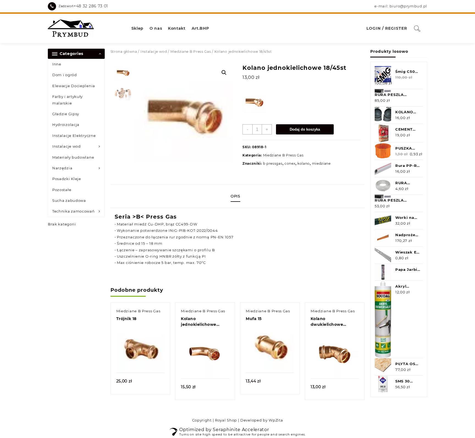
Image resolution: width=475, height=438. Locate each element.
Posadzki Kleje (66, 179)
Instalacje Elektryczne (74, 135)
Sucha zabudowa (69, 200)
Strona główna (124, 51)
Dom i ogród (64, 75)
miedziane (321, 163)
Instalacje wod (66, 146)
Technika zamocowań (73, 211)
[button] (224, 73)
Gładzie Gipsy (65, 114)
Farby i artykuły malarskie (67, 99)
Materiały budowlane (73, 157)
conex (290, 163)
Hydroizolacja (65, 124)
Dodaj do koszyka (305, 129)
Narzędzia (62, 168)
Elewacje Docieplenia (73, 86)
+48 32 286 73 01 (91, 6)
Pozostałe (61, 190)
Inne (56, 64)
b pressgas (273, 163)
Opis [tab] (235, 196)
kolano (303, 163)
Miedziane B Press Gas (190, 51)
